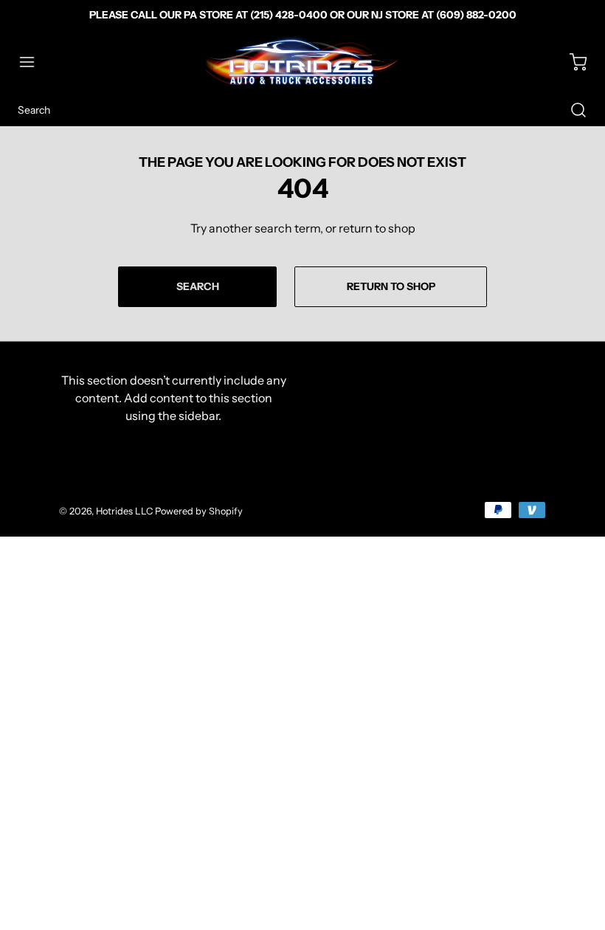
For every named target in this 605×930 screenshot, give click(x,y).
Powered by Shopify (199, 511)
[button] (34, 62)
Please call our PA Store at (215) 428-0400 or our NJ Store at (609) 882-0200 (302, 14)
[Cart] (571, 62)
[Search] (571, 110)
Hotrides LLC (124, 511)
